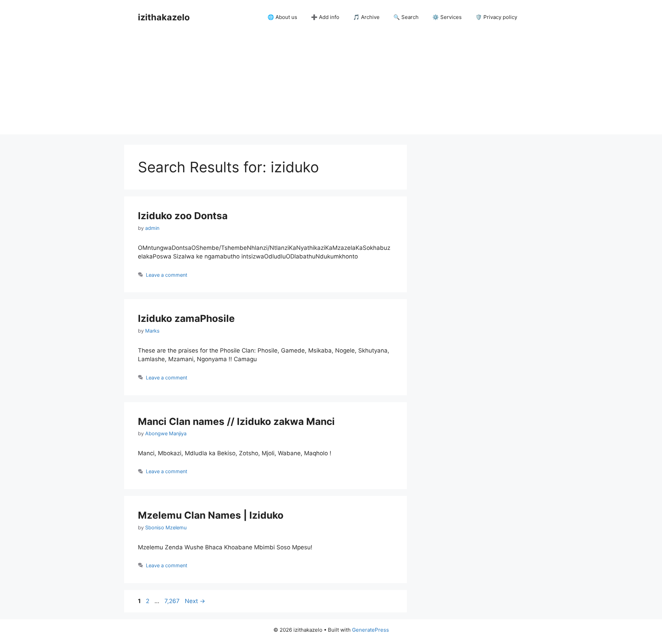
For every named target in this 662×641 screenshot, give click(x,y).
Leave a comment (166, 275)
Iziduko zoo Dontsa (183, 216)
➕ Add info (325, 17)
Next (195, 601)
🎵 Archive (366, 17)
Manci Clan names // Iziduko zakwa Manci (236, 421)
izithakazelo (164, 17)
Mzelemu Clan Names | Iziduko (210, 515)
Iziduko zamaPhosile (186, 318)
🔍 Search (406, 17)
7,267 (172, 601)
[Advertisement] (331, 86)
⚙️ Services (447, 17)
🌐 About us (282, 17)
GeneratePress (370, 630)
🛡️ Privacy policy (496, 17)
